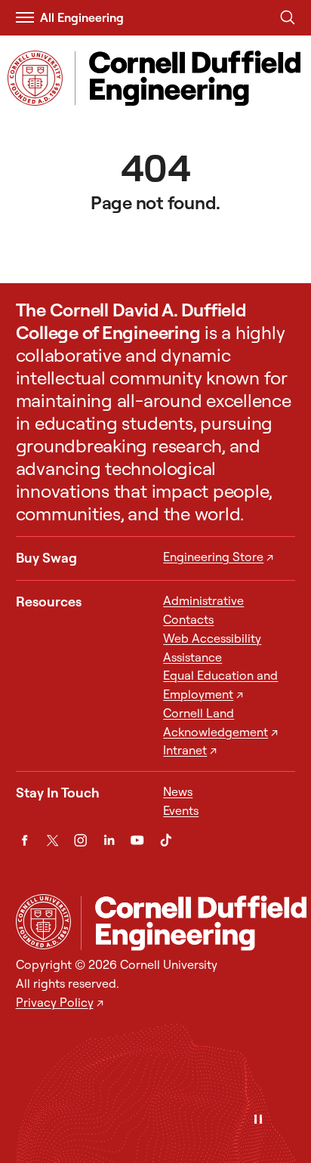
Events (181, 810)
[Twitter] (52, 840)
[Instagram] (80, 840)
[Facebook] (24, 840)
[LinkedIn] (109, 840)
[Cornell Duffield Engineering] (193, 923)
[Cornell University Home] (43, 921)
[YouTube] (137, 840)
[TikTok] (165, 840)
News (177, 791)
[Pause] (258, 1120)
